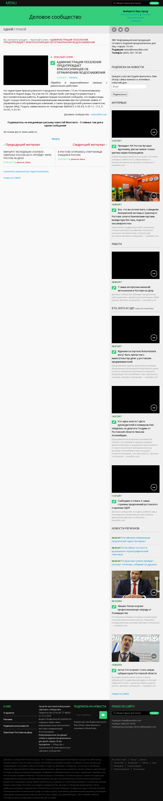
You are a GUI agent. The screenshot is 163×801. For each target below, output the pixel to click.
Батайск (146, 14)
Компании (133, 762)
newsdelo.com (99, 114)
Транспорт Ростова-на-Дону (18, 732)
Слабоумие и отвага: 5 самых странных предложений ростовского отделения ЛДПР (135, 504)
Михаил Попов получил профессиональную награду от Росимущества (131, 610)
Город (133, 759)
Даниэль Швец (24, 162)
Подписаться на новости (16, 725)
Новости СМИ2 (12, 177)
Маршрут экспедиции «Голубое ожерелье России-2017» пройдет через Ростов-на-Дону (27, 155)
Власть (143, 759)
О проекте (9, 712)
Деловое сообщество (55, 16)
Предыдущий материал (22, 144)
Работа (145, 762)
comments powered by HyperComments (26, 171)
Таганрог (136, 20)
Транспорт (119, 762)
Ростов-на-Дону (129, 14)
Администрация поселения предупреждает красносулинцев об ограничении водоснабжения (81, 67)
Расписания (139, 769)
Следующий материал (90, 144)
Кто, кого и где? (119, 759)
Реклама (8, 719)
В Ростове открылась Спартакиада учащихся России (80, 153)
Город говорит (134, 766)
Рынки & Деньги (121, 769)
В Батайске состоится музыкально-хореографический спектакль (130, 551)
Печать (73, 77)
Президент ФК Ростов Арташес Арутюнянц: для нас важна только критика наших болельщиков (133, 149)
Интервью (118, 766)
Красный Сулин (135, 17)
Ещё (154, 762)
